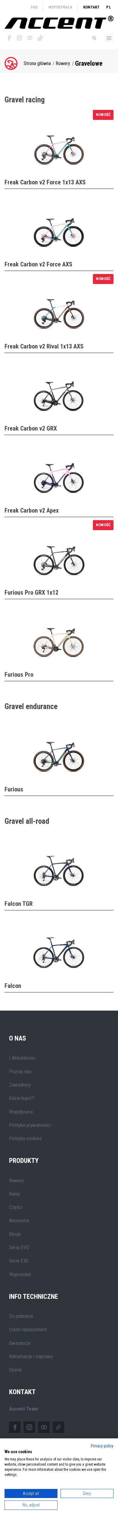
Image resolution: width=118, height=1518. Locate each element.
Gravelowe (89, 63)
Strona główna (37, 63)
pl (108, 7)
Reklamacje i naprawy (31, 1356)
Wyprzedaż (20, 1274)
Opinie (15, 1370)
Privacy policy (102, 1446)
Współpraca (60, 7)
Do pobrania (21, 1316)
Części (16, 1207)
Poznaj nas (20, 1071)
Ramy (14, 1194)
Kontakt (91, 7)
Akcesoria (19, 1220)
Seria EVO (19, 1247)
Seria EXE (19, 1261)
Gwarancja (19, 1343)
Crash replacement (28, 1329)
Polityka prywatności (30, 1125)
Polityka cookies (25, 1138)
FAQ (34, 7)
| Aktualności (22, 1058)
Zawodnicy (20, 1085)
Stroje (15, 1234)
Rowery (63, 63)
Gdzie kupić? (21, 1098)
